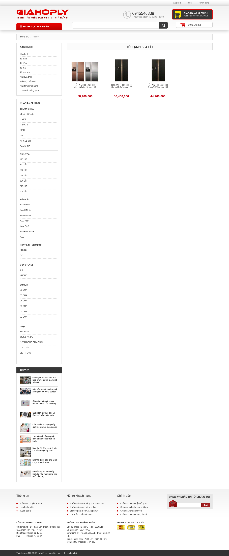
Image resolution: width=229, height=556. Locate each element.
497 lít (23, 159)
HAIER (23, 119)
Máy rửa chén (26, 77)
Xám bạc (24, 226)
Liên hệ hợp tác (27, 507)
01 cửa (23, 317)
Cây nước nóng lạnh (29, 90)
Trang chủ (176, 3)
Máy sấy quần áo (28, 81)
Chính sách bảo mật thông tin (133, 503)
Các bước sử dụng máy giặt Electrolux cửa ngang (45, 426)
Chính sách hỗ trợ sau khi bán (134, 507)
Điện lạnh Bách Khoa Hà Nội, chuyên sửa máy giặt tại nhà (45, 380)
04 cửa (23, 301)
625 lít (23, 186)
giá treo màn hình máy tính (53, 553)
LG (21, 135)
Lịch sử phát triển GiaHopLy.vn (84, 511)
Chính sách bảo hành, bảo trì (133, 514)
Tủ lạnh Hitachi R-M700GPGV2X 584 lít (85, 86)
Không (23, 250)
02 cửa (23, 311)
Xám (22, 237)
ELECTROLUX (27, 114)
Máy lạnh (24, 54)
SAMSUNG (25, 146)
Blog (189, 3)
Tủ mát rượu (25, 72)
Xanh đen (25, 205)
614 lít (23, 191)
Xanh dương (27, 231)
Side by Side (26, 337)
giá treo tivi (72, 553)
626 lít (23, 181)
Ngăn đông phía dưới (31, 342)
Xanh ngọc (26, 215)
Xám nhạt (25, 221)
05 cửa (23, 295)
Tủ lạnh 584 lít (139, 46)
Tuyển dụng (203, 3)
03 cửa (23, 306)
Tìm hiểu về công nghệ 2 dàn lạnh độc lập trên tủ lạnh (44, 438)
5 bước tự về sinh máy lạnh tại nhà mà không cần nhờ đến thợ (45, 474)
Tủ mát (23, 68)
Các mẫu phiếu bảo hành (81, 514)
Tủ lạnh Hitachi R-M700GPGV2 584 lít (121, 86)
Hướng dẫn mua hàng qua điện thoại (87, 503)
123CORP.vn (34, 553)
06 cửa (23, 290)
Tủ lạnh (23, 59)
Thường (24, 331)
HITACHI (24, 125)
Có (21, 255)
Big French (26, 353)
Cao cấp (24, 347)
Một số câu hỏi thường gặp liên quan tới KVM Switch (45, 390)
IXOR (22, 130)
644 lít (23, 175)
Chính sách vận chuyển (131, 511)
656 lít (23, 170)
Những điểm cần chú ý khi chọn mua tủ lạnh (45, 461)
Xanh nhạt (26, 210)
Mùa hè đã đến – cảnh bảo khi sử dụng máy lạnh (45, 449)
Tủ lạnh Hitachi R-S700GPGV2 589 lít (157, 86)
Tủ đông (23, 63)
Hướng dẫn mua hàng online (83, 507)
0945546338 (195, 25)
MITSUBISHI (25, 141)
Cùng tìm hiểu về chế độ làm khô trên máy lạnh (44, 414)
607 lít (23, 165)
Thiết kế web (22, 553)
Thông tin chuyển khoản (31, 503)
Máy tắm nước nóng (29, 86)
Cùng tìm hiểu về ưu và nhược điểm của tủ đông (44, 402)
